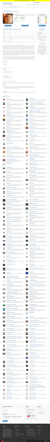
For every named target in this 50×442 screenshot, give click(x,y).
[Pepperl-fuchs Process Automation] (4, 309)
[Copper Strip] (4, 152)
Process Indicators (10, 203)
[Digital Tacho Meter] (27, 378)
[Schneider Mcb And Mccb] (4, 265)
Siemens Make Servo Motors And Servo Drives (14, 336)
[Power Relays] (27, 184)
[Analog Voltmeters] (27, 245)
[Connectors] (4, 273)
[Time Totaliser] (4, 241)
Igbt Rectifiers (9, 352)
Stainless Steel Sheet (32, 397)
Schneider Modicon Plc (10, 332)
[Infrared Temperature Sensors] (27, 321)
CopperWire (9, 389)
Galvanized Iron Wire (32, 393)
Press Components (10, 155)
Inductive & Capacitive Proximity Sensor (36, 344)
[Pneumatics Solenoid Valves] (4, 301)
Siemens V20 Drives (10, 324)
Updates (38, 4)
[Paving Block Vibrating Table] (27, 325)
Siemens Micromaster (33, 296)
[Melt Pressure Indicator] (4, 362)
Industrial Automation (10, 284)
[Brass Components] (4, 120)
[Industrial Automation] (4, 285)
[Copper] (27, 152)
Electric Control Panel (10, 320)
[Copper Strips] (4, 107)
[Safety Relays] (27, 313)
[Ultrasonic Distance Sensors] (4, 345)
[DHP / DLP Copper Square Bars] (4, 160)
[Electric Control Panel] (4, 321)
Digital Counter (9, 268)
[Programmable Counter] (27, 180)
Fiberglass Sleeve (9, 397)
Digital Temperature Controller (12, 199)
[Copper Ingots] (4, 136)
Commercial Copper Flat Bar (34, 155)
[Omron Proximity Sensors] (27, 212)
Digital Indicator (9, 207)
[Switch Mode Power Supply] (4, 188)
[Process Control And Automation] (4, 277)
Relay (30, 195)
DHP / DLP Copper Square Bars (12, 159)
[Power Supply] (4, 124)
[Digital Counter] (4, 269)
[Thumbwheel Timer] (4, 245)
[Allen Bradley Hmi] (27, 366)
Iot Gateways (31, 316)
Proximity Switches (10, 195)
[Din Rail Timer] (4, 192)
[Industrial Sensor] (27, 253)
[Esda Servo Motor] (4, 349)
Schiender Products (10, 143)
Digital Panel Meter (32, 167)
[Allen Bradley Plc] (27, 374)
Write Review (42, 25)
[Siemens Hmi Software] (4, 329)
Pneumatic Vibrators (32, 352)
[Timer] (4, 212)
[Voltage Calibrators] (4, 374)
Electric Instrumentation (33, 276)
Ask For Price (8, 25)
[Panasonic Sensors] (4, 176)
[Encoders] (4, 216)
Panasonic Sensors (10, 175)
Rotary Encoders (9, 235)
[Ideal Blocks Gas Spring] (27, 382)
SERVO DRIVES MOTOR (11, 296)
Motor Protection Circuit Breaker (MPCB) (36, 102)
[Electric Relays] (27, 192)
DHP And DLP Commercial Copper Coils (13, 147)
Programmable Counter (33, 179)
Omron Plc (31, 300)
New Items (31, 272)
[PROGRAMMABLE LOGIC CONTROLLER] (27, 285)
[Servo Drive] (27, 289)
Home (27, 4)
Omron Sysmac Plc (32, 328)
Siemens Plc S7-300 (10, 356)
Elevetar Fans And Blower (11, 312)
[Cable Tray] (27, 349)
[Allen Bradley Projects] (4, 382)
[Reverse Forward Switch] (27, 136)
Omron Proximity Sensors (33, 211)
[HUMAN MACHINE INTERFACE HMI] (4, 293)
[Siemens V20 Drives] (4, 325)
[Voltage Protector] (4, 249)
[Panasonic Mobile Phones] (4, 253)
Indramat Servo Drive (32, 336)
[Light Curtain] (4, 257)
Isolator (8, 179)
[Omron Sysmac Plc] (27, 329)
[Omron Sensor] (27, 132)
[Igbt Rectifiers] (4, 353)
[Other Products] (27, 140)
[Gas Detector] (27, 362)
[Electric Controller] (27, 241)
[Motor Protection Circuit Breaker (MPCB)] (27, 103)
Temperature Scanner (33, 235)
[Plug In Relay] (4, 228)
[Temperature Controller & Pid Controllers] (4, 220)
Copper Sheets (9, 114)
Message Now (25, 25)
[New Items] (27, 273)
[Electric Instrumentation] (27, 277)
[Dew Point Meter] (27, 333)
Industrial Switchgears (33, 280)
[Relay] (27, 196)
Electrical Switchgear (32, 175)
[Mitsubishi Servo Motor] (27, 293)
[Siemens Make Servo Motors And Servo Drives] (4, 337)
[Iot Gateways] (27, 317)
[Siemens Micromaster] (27, 297)
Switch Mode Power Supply (11, 187)
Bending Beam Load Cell (11, 316)
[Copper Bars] (4, 111)
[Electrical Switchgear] (27, 176)
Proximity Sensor (9, 167)
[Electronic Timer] (4, 232)
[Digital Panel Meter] (27, 168)
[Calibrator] (27, 370)
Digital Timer (31, 114)
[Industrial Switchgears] (27, 281)
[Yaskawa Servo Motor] (27, 305)
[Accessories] (27, 261)
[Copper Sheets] (4, 115)
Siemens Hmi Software (10, 328)
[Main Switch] (4, 140)
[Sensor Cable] (27, 188)
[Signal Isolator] (27, 265)
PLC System (9, 223)
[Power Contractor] (4, 378)
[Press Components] (4, 156)
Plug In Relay (9, 227)
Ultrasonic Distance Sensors (11, 344)
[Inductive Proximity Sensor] (27, 200)
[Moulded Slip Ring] (27, 341)
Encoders (8, 215)
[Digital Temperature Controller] (4, 200)
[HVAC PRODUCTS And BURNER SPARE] (27, 386)
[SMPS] (27, 228)
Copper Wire (39, 33)
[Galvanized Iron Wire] (27, 394)
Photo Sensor (9, 171)
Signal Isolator (31, 264)
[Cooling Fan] (4, 370)
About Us (30, 4)
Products (34, 4)
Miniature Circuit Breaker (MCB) (34, 110)
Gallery (41, 4)
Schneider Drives (32, 308)
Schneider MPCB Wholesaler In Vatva (31, 429)
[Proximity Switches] (4, 196)
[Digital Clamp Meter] (27, 124)
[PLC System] (4, 224)
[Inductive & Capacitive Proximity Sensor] (27, 345)
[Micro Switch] (4, 184)
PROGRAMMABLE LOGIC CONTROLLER (36, 284)
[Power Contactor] (27, 99)
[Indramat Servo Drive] (27, 337)
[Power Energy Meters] (27, 204)
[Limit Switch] (27, 144)
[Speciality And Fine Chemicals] (27, 357)
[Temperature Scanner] (27, 236)
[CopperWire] (4, 390)
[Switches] (27, 220)
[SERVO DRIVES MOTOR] (4, 297)
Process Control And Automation (12, 276)
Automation (8, 280)
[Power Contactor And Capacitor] (27, 249)
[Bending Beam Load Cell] (4, 317)
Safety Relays (31, 312)
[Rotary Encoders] (4, 236)
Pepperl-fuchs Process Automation (12, 308)
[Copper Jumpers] (4, 164)
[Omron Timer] (27, 257)
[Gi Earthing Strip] (27, 160)
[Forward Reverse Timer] (4, 261)
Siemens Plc (9, 288)
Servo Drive (31, 288)
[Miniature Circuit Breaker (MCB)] (27, 111)
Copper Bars (9, 110)
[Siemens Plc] (4, 289)
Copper (30, 151)
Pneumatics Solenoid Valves (11, 300)
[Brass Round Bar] (4, 394)
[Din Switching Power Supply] (4, 305)
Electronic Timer (9, 231)
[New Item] (4, 103)
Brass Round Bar (9, 393)
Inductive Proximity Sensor (33, 199)
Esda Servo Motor (10, 348)
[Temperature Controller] (4, 132)
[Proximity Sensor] (4, 168)
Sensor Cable (31, 187)
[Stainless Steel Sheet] (27, 398)
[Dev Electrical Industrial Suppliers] (14, 3)
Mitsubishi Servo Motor (33, 292)
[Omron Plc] (27, 301)
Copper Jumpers (9, 163)
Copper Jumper (32, 389)
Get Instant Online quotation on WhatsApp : (25, 0)
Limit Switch (31, 143)
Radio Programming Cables (11, 340)
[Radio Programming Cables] (4, 341)
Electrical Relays (32, 171)
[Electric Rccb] (4, 128)
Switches (30, 219)
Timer (7, 211)
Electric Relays (31, 191)
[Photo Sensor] (4, 172)
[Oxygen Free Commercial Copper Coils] (8, 19)
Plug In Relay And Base (33, 207)
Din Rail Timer (9, 191)
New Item (39, 35)
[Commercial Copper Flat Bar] (27, 156)
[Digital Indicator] (4, 208)
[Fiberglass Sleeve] (4, 398)
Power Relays (31, 183)
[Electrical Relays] (27, 172)
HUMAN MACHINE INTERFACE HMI (12, 292)
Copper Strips (40, 38)
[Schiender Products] (4, 144)
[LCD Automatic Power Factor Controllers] (27, 269)
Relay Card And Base (32, 215)
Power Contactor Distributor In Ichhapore (42, 47)
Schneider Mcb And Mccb (11, 264)
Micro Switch (9, 183)
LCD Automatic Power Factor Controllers (36, 268)
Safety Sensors (31, 223)
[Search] (46, 2)
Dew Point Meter (32, 332)
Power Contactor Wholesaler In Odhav (42, 52)
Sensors (30, 231)
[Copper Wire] (4, 99)
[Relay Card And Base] (27, 216)
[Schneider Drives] (27, 309)
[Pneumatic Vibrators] (27, 353)
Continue (9, 105)
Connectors (8, 272)
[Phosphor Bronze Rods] (27, 164)
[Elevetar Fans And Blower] (4, 313)
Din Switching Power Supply (11, 304)
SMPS (30, 227)
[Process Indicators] (4, 204)
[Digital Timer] (27, 115)
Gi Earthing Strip (32, 159)
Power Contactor (32, 98)
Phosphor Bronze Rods (33, 163)
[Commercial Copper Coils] (27, 148)
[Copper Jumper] (27, 390)
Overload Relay (32, 106)
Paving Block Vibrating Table (34, 324)
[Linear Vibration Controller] (4, 366)
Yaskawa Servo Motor (33, 304)
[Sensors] (27, 232)
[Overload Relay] (27, 107)
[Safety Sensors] (27, 224)
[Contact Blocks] (27, 120)
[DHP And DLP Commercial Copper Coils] (4, 148)
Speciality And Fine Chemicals (34, 356)
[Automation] (4, 281)
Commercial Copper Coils (33, 147)
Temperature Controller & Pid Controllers (13, 219)
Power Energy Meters (33, 203)
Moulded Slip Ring (32, 340)
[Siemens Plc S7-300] (4, 357)
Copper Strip (9, 151)
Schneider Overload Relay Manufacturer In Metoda (42, 49)
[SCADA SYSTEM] (4, 386)
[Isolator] (4, 180)
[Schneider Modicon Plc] (4, 333)
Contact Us (45, 4)
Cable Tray (31, 348)
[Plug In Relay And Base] (27, 208)
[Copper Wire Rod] (27, 128)
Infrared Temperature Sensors (34, 320)
